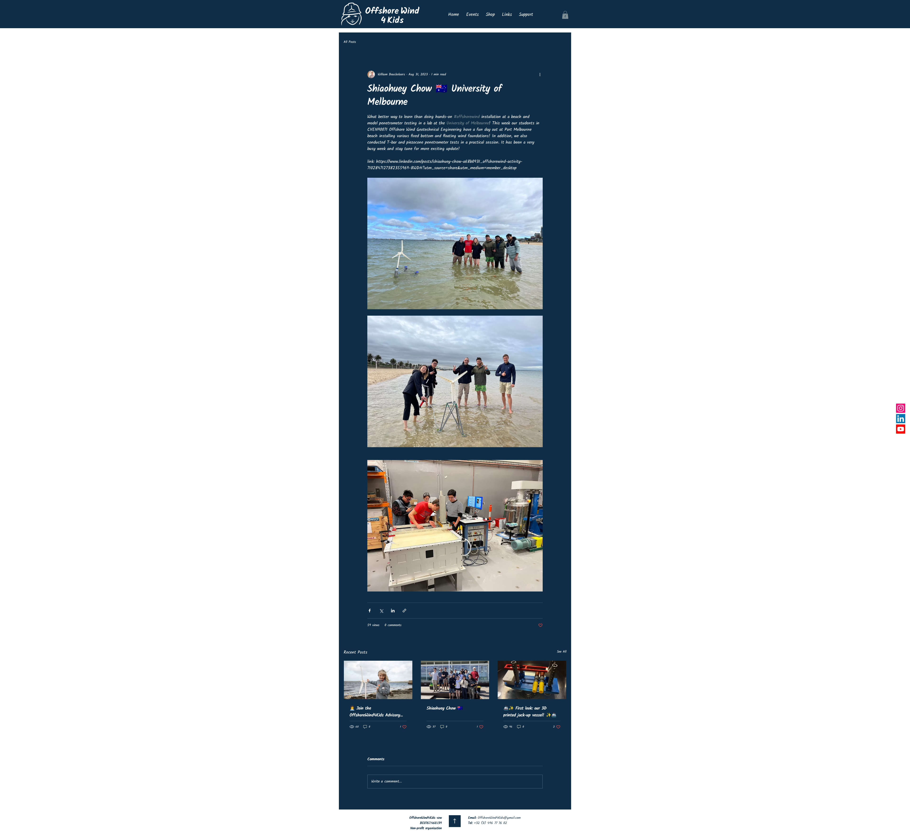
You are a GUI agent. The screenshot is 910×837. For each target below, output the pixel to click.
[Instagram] (900, 408)
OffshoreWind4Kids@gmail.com (499, 817)
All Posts (350, 42)
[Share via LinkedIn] (393, 610)
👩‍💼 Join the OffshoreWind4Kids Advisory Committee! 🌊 (375, 712)
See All (561, 651)
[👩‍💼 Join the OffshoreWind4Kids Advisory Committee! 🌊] (378, 680)
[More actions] (540, 74)
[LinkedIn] (900, 418)
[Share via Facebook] (369, 610)
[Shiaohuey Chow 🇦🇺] (455, 680)
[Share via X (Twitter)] (381, 610)
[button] (565, 15)
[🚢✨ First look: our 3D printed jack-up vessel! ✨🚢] (532, 680)
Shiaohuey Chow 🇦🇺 (445, 708)
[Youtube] (900, 429)
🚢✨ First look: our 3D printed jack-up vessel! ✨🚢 (529, 712)
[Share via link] (404, 610)
